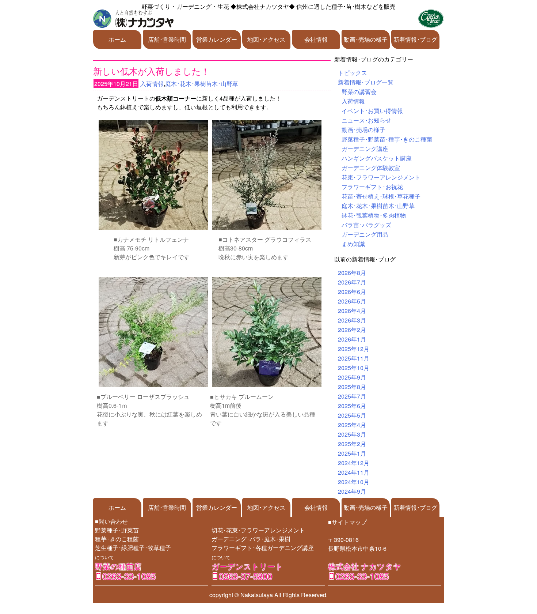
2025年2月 (352, 444)
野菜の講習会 (359, 91)
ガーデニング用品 (365, 234)
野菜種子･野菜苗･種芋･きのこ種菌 (387, 139)
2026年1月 (352, 339)
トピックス (352, 72)
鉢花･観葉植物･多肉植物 (374, 215)
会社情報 (316, 39)
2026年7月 (352, 282)
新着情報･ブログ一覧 (365, 82)
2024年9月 (352, 491)
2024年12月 (353, 463)
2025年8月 (352, 387)
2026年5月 (352, 301)
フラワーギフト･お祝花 (372, 186)
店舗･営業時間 (167, 39)
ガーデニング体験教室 (371, 167)
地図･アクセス (266, 39)
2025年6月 (352, 406)
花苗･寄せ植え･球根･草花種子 (381, 196)
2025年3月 (352, 434)
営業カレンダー (216, 39)
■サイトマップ (347, 522)
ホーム (117, 39)
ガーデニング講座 (365, 148)
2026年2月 (352, 329)
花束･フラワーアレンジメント (381, 177)
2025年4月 (352, 425)
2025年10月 (353, 367)
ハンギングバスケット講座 (377, 158)
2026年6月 (352, 291)
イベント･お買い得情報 (372, 110)
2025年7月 (352, 396)
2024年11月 (353, 472)
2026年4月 (352, 310)
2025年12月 (353, 348)
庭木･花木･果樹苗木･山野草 (201, 83)
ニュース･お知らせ (366, 120)
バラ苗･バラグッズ (366, 225)
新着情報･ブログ (415, 39)
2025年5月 (352, 415)
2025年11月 (353, 358)
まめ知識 (353, 244)
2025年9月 (352, 377)
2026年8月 (352, 272)
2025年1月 (352, 453)
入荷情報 (152, 83)
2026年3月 (352, 320)
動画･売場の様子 (366, 39)
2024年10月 (353, 482)
